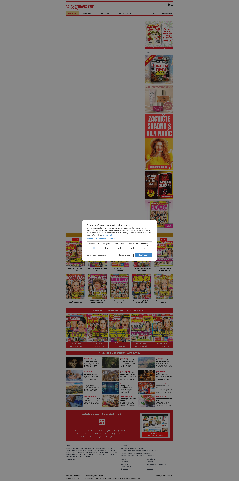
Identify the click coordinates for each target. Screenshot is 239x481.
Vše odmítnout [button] (124, 255)
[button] (119, 238)
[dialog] (119, 240)
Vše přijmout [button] (143, 255)
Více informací (107, 235)
